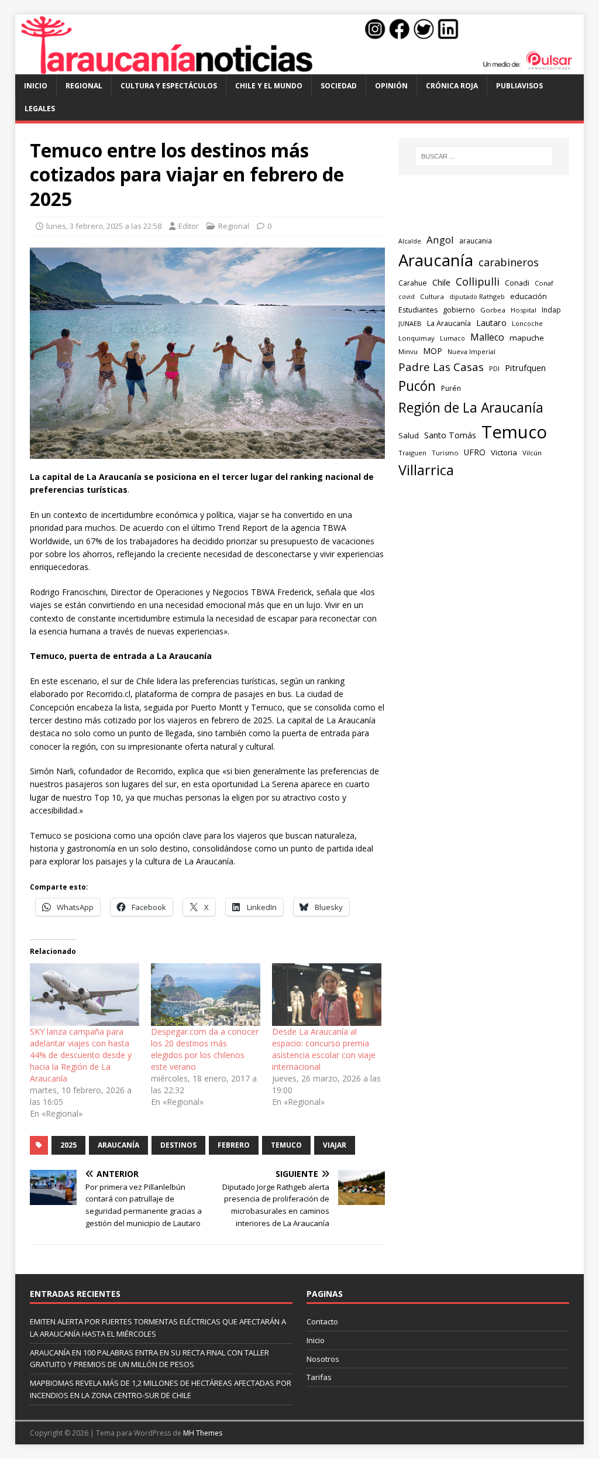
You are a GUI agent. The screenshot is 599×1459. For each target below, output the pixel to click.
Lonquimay (416, 338)
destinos (178, 1145)
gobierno (459, 309)
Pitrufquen (525, 367)
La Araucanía (449, 323)
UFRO (475, 452)
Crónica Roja (452, 86)
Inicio (35, 86)
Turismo (445, 452)
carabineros (508, 262)
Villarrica (426, 470)
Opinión (391, 86)
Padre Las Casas (441, 367)
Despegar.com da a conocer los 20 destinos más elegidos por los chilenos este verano (205, 1049)
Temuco (286, 1145)
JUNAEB (410, 323)
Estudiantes (418, 310)
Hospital (523, 309)
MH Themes (202, 1433)
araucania (475, 241)
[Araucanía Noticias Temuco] (299, 67)
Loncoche (527, 323)
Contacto (322, 1321)
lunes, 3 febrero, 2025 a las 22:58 (103, 226)
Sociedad (339, 86)
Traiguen (412, 452)
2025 (68, 1145)
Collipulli (478, 281)
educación (528, 296)
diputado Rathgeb (477, 296)
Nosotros (323, 1359)
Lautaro (491, 322)
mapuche (527, 337)
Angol (440, 239)
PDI (494, 368)
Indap (551, 310)
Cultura (432, 296)
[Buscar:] (484, 156)
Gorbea (492, 309)
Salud (408, 435)
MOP (432, 350)
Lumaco (452, 338)
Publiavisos (519, 86)
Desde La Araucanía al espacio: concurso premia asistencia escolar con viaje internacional (324, 1049)
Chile (441, 282)
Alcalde (409, 241)
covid (406, 297)
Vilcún (532, 452)
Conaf (544, 283)
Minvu (408, 351)
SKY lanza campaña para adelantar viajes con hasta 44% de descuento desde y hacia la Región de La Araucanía (81, 1055)
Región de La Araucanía (470, 408)
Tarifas (319, 1377)
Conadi (517, 282)
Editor (188, 226)
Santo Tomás (450, 435)
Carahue (412, 283)
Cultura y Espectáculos (169, 86)
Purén (451, 388)
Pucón (417, 386)
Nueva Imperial (471, 351)
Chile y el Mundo (268, 86)
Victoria (504, 452)
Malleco (487, 337)
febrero (234, 1145)
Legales (40, 109)
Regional (84, 86)
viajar (334, 1145)
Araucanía (118, 1145)
